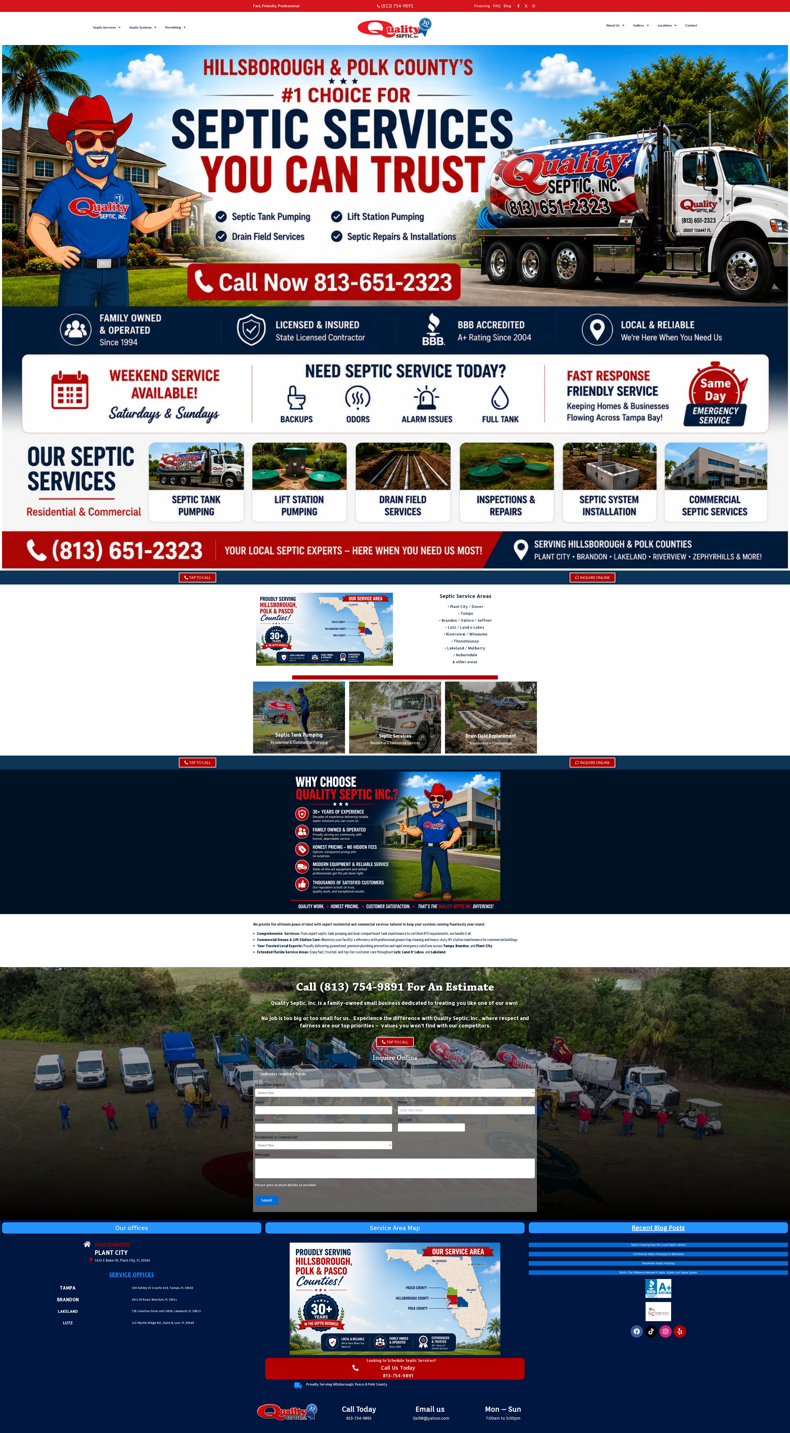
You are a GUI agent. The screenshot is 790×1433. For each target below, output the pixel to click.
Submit (266, 1200)
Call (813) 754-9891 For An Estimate (395, 987)
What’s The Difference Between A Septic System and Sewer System (658, 1272)
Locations (665, 25)
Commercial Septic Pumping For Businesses (658, 1254)
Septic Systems (140, 27)
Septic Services (104, 27)
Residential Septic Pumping (658, 1263)
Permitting (173, 27)
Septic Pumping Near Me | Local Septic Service (658, 1245)
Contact (691, 25)
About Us (613, 25)
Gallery (638, 25)
